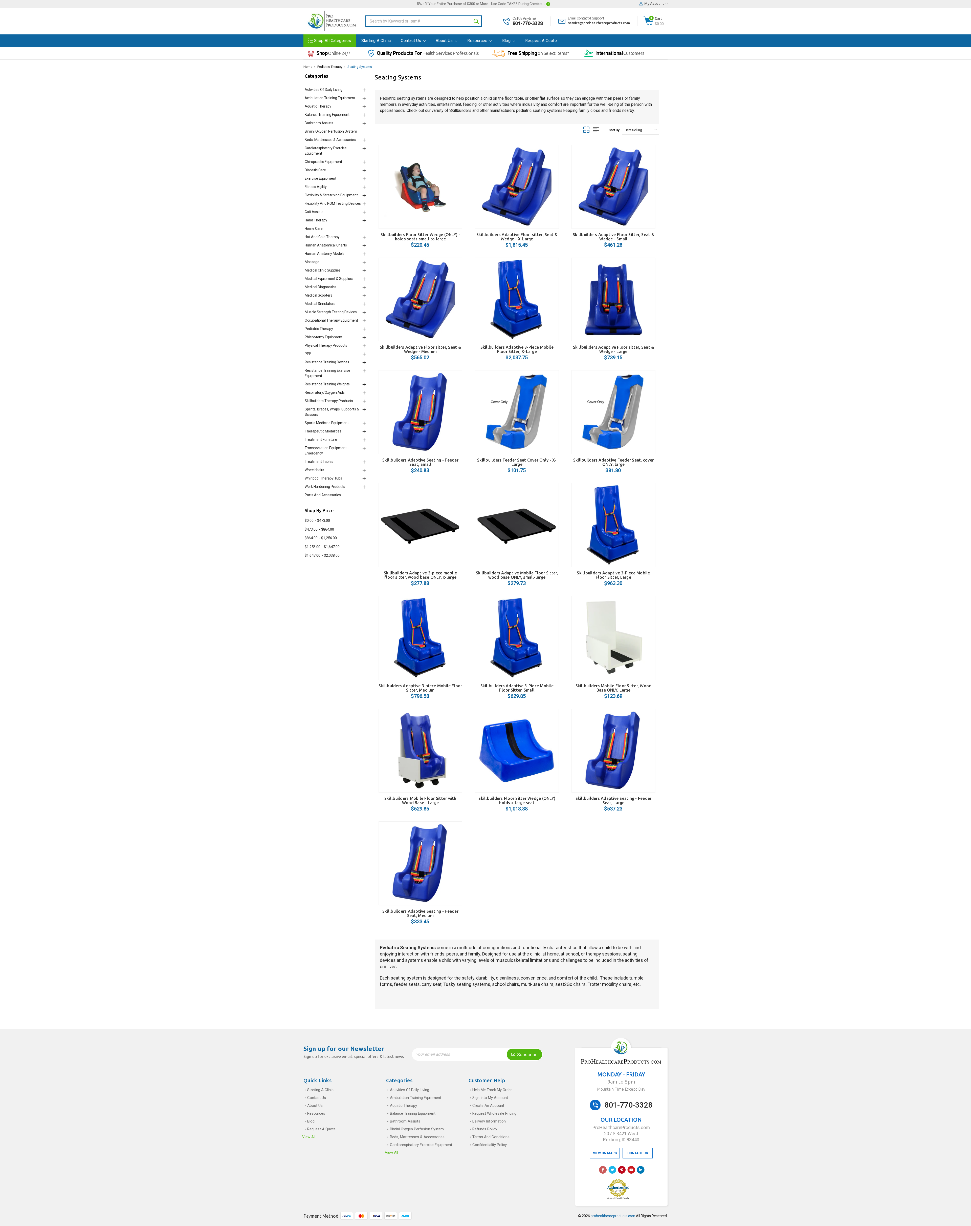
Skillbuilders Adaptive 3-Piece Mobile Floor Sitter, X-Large (517, 349)
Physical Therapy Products (326, 345)
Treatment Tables (319, 462)
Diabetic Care (315, 170)
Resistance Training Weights (327, 384)
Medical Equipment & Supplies (329, 279)
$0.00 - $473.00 (317, 520)
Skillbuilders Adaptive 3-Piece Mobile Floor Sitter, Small (517, 687)
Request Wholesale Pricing (494, 1113)
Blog (507, 40)
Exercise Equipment (320, 178)
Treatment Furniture (321, 440)
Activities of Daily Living (323, 90)
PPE (308, 354)
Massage (312, 262)
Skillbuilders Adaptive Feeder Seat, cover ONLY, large (613, 462)
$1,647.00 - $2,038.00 (322, 555)
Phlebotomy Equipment (323, 337)
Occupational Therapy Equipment (331, 320)
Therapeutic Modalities (323, 431)
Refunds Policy (484, 1129)
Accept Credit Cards (618, 1198)
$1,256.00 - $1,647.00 (322, 547)
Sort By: (614, 130)
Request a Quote (541, 40)
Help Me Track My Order (492, 1090)
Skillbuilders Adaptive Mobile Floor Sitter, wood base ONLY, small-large (517, 575)
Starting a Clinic (376, 40)
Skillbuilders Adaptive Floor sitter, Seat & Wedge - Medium (420, 349)
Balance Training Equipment (327, 115)
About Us (445, 40)
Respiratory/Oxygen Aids (325, 392)
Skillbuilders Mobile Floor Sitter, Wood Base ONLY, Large (614, 687)
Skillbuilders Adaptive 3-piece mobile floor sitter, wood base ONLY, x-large (420, 575)
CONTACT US (637, 1153)
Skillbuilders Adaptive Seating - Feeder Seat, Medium (420, 913)
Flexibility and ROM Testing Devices (333, 203)
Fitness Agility (316, 187)
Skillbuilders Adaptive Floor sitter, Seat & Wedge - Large (613, 349)
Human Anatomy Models (324, 254)
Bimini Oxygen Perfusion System (331, 131)
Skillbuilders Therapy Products (329, 401)
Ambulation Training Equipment (330, 98)
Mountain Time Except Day (621, 1089)
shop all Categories (332, 40)
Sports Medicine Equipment (327, 423)
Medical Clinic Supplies (323, 270)
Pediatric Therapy (329, 67)
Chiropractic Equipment (323, 162)
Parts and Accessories (323, 495)
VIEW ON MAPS (605, 1153)
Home (307, 67)
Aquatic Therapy (318, 106)
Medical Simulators (320, 304)
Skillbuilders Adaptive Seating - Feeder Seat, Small (420, 462)
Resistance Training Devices (327, 362)
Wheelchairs (314, 470)
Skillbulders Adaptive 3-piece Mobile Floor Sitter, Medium (420, 687)
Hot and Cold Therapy (322, 237)
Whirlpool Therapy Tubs (323, 478)
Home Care (314, 228)
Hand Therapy (316, 220)
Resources (478, 40)
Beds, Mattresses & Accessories (330, 140)
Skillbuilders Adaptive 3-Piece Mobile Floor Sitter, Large (613, 575)
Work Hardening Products (325, 487)
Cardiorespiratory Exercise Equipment (421, 1144)
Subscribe (527, 1054)
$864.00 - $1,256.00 (321, 538)
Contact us (411, 40)
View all (308, 1137)
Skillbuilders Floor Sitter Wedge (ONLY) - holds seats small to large (420, 236)
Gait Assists (314, 212)
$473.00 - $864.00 (319, 529)
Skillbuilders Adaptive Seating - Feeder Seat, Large (614, 800)
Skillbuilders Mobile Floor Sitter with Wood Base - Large (420, 800)
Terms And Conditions (491, 1137)
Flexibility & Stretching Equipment (331, 195)
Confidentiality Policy (489, 1144)
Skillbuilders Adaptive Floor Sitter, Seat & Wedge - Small (613, 236)
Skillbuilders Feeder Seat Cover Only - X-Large (517, 462)
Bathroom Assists (319, 123)
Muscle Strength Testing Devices (331, 312)
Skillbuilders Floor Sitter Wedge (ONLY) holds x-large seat (516, 800)
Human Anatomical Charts (326, 245)
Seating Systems (359, 67)
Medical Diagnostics (320, 287)
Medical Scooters (318, 295)
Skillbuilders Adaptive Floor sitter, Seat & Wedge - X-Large (517, 236)
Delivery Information (489, 1121)
